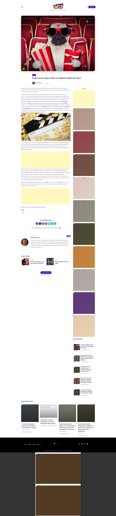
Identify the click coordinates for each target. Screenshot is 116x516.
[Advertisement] (46, 159)
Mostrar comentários (46, 272)
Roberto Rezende (62, 431)
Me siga (68, 236)
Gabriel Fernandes (25, 429)
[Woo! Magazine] (58, 6)
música (65, 103)
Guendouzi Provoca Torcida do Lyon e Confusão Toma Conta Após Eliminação (86, 369)
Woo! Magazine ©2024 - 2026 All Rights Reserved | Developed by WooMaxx (58, 450)
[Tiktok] (82, 444)
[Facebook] (87, 444)
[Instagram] (79, 444)
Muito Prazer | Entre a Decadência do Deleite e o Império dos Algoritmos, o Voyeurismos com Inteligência (86, 427)
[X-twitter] (84, 444)
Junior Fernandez (81, 433)
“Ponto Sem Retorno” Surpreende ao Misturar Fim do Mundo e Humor (86, 391)
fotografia (65, 101)
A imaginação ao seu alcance (58, 10)
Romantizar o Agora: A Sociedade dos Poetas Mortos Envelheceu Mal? (47, 421)
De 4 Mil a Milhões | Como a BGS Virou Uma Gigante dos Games (86, 346)
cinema (29, 103)
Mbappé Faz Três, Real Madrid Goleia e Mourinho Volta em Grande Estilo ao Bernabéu (87, 358)
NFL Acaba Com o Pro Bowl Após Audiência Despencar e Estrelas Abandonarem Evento (86, 380)
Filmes (34, 75)
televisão (44, 106)
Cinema (23, 212)
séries (56, 104)
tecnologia (67, 106)
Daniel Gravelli (38, 82)
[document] (58, 468)
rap (42, 104)
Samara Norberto (43, 425)
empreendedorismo (26, 108)
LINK (47, 182)
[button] (113, 1)
